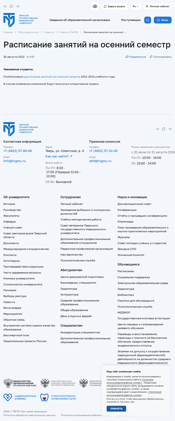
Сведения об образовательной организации (80, 20)
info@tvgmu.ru (14, 161)
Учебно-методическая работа (80, 219)
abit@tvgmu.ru (100, 161)
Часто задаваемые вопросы (22, 272)
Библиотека (126, 294)
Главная (8, 32)
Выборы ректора (14, 296)
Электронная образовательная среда (143, 283)
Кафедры (9, 221)
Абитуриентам (71, 270)
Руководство (12, 210)
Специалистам (71, 325)
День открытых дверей (76, 316)
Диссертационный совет (134, 204)
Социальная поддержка (134, 277)
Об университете (28, 32)
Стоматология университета (22, 284)
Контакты (10, 255)
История (9, 204)
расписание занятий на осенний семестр (52, 76)
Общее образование (74, 310)
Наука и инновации (132, 197)
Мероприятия (12, 313)
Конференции (127, 210)
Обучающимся (128, 264)
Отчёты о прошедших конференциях (142, 215)
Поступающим (131, 20)
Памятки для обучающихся (136, 300)
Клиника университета (19, 278)
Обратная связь (14, 319)
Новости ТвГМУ (69, 32)
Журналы (124, 237)
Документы (11, 243)
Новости (49, 32)
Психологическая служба (77, 260)
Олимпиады (126, 221)
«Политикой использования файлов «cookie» (134, 393)
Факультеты (11, 215)
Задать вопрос (116, 6)
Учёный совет (12, 227)
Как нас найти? (57, 156)
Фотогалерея (12, 307)
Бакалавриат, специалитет (78, 282)
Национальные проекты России (24, 341)
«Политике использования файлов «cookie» (130, 381)
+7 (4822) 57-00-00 (17, 151)
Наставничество (71, 254)
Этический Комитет (131, 255)
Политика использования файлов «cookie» (86, 415)
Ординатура (68, 288)
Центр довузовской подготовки (82, 276)
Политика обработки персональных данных (29, 415)
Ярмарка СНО (127, 249)
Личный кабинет (160, 6)
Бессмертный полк (16, 335)
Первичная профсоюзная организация (86, 248)
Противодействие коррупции (23, 266)
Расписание (126, 271)
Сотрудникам (70, 197)
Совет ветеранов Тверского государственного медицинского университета (83, 229)
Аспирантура (69, 294)
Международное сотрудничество (26, 249)
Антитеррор (11, 260)
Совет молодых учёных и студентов (142, 243)
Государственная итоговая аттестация (144, 318)
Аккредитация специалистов (80, 332)
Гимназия (9, 290)
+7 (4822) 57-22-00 (103, 151)
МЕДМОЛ (124, 312)
